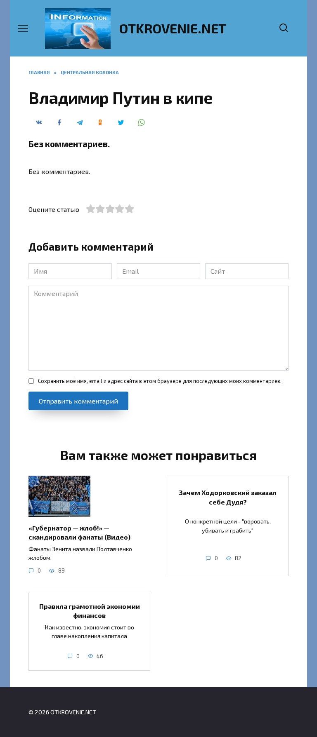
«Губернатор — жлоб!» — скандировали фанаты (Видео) (79, 532)
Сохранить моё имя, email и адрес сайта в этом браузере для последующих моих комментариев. (160, 381)
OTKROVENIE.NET (172, 28)
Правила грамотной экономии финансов (89, 610)
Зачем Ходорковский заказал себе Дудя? (228, 496)
